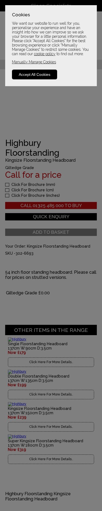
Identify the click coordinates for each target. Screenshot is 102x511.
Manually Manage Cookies (34, 62)
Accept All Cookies (34, 74)
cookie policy (44, 54)
